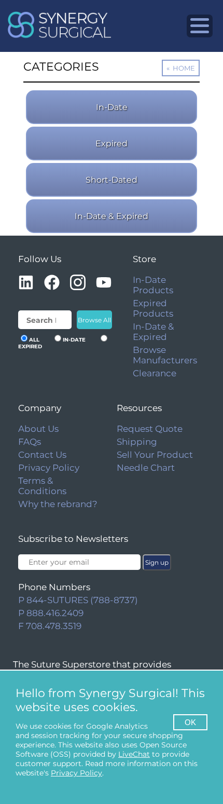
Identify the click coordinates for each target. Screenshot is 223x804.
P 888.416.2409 (50, 613)
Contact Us (42, 454)
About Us (38, 429)
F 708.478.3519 (49, 626)
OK (190, 722)
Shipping (137, 442)
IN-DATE (74, 339)
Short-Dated (111, 180)
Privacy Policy (48, 467)
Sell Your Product (155, 454)
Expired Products (153, 308)
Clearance (154, 373)
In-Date (112, 107)
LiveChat (134, 754)
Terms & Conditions (42, 485)
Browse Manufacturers (165, 355)
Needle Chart (146, 467)
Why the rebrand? (57, 504)
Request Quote (150, 429)
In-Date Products (153, 285)
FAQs (29, 442)
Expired (111, 143)
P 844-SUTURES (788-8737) (78, 600)
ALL (34, 339)
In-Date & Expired (111, 216)
